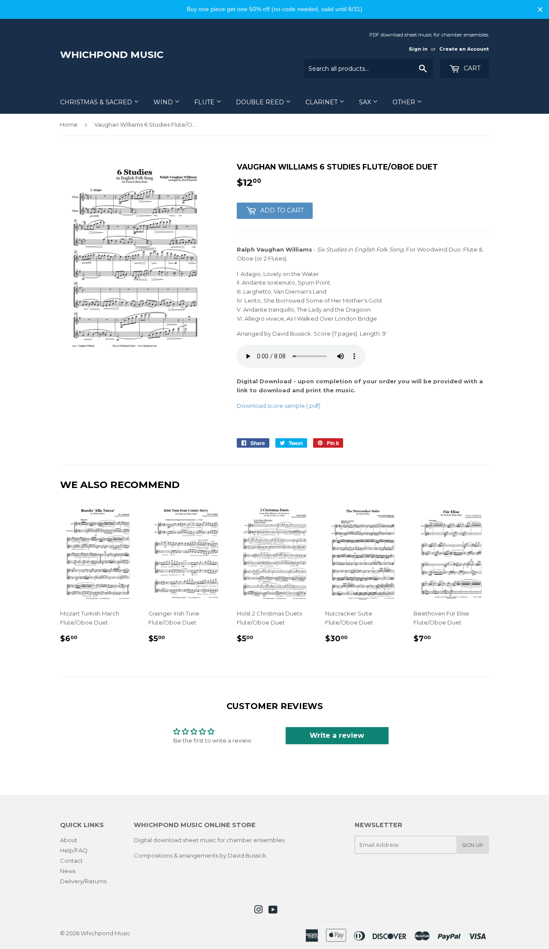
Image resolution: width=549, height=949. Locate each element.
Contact (71, 860)
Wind (164, 102)
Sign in (418, 49)
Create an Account (464, 49)
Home (69, 124)
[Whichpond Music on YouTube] (273, 910)
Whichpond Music (111, 55)
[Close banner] (540, 9)
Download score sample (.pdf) (278, 405)
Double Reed (261, 102)
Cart (471, 68)
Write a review (337, 735)
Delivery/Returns (83, 881)
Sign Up (472, 845)
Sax (366, 102)
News (67, 870)
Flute (205, 102)
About (68, 840)
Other (404, 102)
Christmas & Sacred (97, 102)
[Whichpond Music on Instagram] (258, 910)
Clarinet (322, 102)
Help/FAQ (73, 850)
